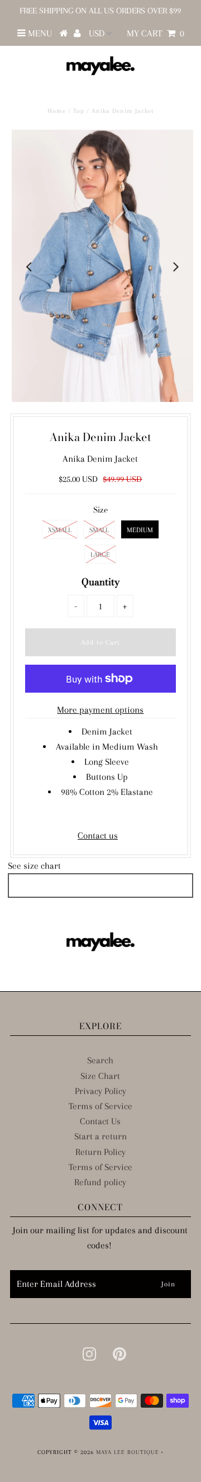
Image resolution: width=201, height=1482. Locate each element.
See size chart (34, 865)
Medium (140, 530)
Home (56, 111)
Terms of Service (100, 1106)
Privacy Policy (100, 1091)
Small (99, 530)
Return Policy (100, 1152)
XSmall (59, 530)
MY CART (155, 33)
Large (100, 554)
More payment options (100, 709)
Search (100, 1060)
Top (78, 111)
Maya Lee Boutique (127, 1452)
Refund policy (100, 1182)
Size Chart (100, 1076)
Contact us (98, 835)
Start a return (100, 1136)
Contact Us (100, 1121)
